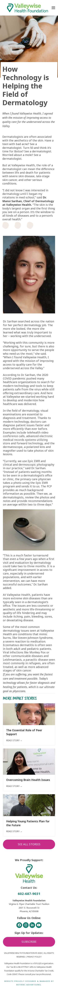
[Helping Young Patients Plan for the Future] (29, 805)
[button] (53, 7)
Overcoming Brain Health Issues (28, 780)
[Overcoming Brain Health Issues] (29, 761)
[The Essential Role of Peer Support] (29, 714)
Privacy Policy (34, 956)
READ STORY (14, 740)
